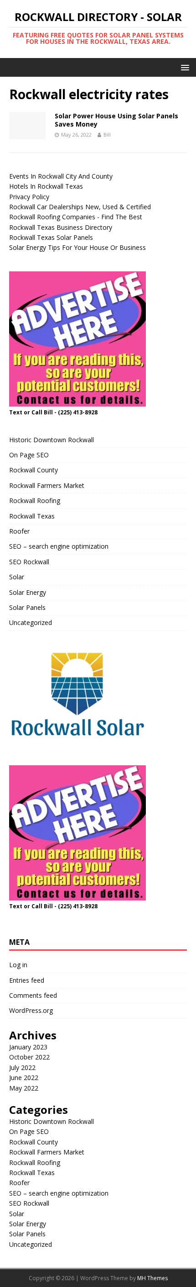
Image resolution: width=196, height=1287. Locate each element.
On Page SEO (29, 454)
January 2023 (28, 1047)
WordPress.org (31, 1010)
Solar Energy (27, 592)
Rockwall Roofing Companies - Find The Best (75, 216)
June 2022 (23, 1077)
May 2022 (23, 1088)
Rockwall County (33, 470)
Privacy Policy (29, 196)
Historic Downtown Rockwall (51, 439)
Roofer (19, 531)
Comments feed (33, 995)
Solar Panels (27, 607)
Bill (107, 134)
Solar (16, 576)
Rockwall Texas (32, 516)
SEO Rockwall (29, 561)
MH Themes (152, 1278)
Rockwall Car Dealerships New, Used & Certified (80, 206)
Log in (18, 964)
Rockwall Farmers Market (46, 485)
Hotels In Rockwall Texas (46, 186)
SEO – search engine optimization (58, 546)
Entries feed (26, 980)
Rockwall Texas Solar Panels (51, 237)
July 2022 (22, 1067)
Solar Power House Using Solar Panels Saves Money (116, 119)
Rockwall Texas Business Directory (60, 227)
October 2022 (29, 1057)
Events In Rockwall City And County (61, 176)
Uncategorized (30, 622)
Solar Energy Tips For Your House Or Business (77, 247)
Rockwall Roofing (34, 500)
